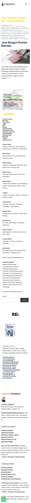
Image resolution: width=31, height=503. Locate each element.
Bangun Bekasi (15, 27)
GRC (3, 125)
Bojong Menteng (7, 250)
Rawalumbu (6, 248)
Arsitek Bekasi (5, 27)
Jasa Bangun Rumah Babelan (14, 44)
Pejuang (4, 216)
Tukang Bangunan (17, 33)
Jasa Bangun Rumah (7, 30)
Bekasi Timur (6, 172)
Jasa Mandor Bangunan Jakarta (12, 291)
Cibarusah (15, 266)
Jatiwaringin (23, 149)
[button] (3, 499)
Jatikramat (11, 195)
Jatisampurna (6, 202)
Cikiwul (24, 232)
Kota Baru (5, 158)
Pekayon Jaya (15, 167)
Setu (11, 280)
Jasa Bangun (25, 28)
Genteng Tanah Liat (8, 132)
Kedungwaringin (17, 275)
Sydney (5, 501)
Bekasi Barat (6, 153)
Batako (4, 127)
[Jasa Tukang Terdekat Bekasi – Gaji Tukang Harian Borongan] (8, 4)
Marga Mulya (12, 186)
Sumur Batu (6, 234)
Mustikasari (20, 222)
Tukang (8, 33)
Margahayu (5, 176)
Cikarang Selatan (17, 271)
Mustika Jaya (6, 220)
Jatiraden (12, 204)
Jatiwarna (5, 243)
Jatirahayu (19, 241)
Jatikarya (5, 204)
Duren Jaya (21, 174)
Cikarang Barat (12, 269)
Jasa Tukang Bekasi (15, 32)
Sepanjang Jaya (15, 252)
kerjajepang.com (18, 257)
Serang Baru (6, 280)
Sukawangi (11, 282)
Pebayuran (16, 278)
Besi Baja (5, 120)
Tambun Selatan (7, 284)
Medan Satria (6, 211)
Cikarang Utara (17, 273)
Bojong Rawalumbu (19, 250)
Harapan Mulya (7, 213)
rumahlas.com (6, 346)
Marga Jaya (6, 167)
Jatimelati (5, 241)
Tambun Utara (17, 284)
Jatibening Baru (20, 146)
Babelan (4, 264)
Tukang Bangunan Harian (16, 37)
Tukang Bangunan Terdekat (10, 38)
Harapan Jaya (16, 183)
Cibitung (5, 269)
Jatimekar (24, 195)
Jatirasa (4, 197)
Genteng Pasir (6, 135)
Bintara (4, 156)
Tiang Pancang (7, 119)
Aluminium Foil (7, 140)
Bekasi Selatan (7, 163)
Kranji (11, 158)
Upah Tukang (24, 38)
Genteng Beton (7, 128)
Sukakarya (17, 280)
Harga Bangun (15, 28)
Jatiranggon (6, 206)
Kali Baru (15, 213)
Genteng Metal (7, 133)
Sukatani (5, 282)
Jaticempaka (6, 149)
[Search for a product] (25, 4)
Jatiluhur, (18, 195)
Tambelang (18, 282)
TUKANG (5, 394)
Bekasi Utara (6, 181)
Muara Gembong (7, 278)
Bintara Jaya (11, 156)
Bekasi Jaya (13, 174)
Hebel (4, 124)
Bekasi (8, 28)
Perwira (19, 186)
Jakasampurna (20, 156)
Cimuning (5, 222)
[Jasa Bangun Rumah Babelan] (15, 56)
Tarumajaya (6, 287)
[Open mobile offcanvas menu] (29, 4)
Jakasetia (13, 165)
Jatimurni (12, 241)
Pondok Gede (6, 144)
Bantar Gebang (7, 230)
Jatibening (11, 146)
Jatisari (10, 197)
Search (4, 296)
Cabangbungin (7, 266)
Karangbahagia (7, 275)
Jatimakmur (15, 149)
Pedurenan (5, 225)
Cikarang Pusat (7, 271)
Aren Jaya (5, 174)
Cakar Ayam (6, 122)
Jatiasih (4, 193)
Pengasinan (6, 252)
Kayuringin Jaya (22, 165)
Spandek (5, 137)
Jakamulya (5, 165)
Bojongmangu (12, 264)
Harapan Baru (6, 183)
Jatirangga (19, 204)
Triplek (4, 138)
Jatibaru (5, 146)
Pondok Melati (7, 239)
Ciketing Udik (16, 232)
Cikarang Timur (7, 273)
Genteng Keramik (7, 130)
